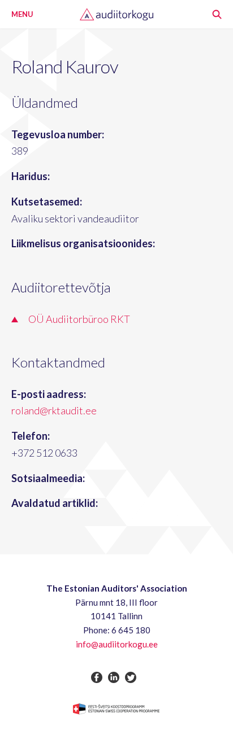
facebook (96, 677)
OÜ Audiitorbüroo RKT (79, 319)
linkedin (113, 677)
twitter (130, 677)
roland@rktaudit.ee (54, 410)
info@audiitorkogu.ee (117, 644)
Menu (22, 14)
